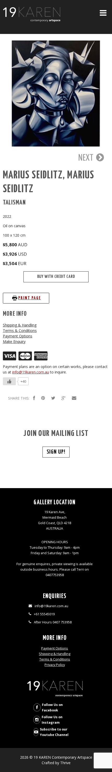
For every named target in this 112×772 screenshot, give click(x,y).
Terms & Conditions (20, 330)
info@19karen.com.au (30, 372)
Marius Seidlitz (33, 175)
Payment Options (17, 336)
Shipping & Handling (19, 325)
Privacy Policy (55, 665)
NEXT (86, 158)
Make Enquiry (14, 341)
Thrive (65, 762)
